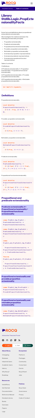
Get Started (6, 388)
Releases (5, 358)
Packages (22, 358)
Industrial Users (7, 361)
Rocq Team (22, 388)
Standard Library (7, 8)
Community (22, 361)
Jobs (20, 375)
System (29, 345)
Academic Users (7, 365)
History (4, 368)
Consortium (23, 365)
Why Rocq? (5, 371)
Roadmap (5, 375)
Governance (23, 391)
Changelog (5, 355)
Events (21, 368)
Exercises (5, 405)
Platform (22, 355)
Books (4, 401)
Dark (18, 345)
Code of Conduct (24, 398)
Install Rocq (6, 384)
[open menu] (31, 3)
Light (8, 345)
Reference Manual (8, 394)
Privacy (21, 394)
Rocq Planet (23, 371)
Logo (3, 411)
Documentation (7, 391)
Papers (4, 408)
